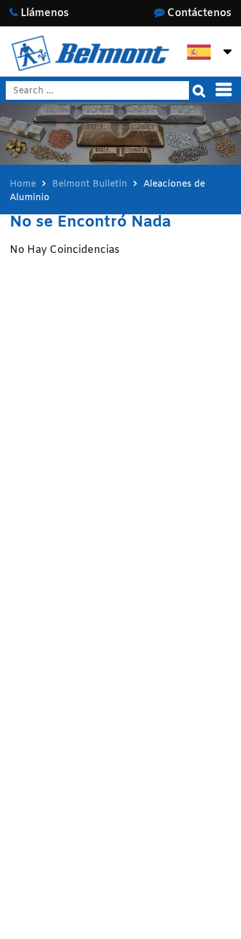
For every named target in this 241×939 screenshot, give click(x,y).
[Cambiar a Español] (199, 52)
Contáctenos (198, 13)
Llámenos (43, 13)
